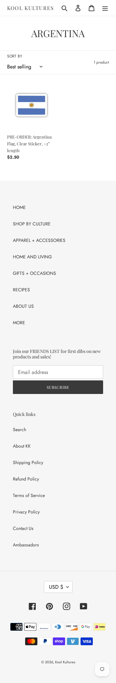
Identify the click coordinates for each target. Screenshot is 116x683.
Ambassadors (26, 545)
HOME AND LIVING (32, 257)
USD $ (56, 587)
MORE (19, 322)
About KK (22, 446)
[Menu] (105, 8)
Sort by (14, 56)
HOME (19, 207)
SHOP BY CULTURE (32, 224)
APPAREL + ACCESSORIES (39, 240)
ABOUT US (23, 306)
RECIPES (21, 289)
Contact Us (23, 528)
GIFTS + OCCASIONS (34, 273)
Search (19, 429)
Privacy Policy (26, 512)
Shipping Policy (28, 462)
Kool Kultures (30, 8)
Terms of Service (29, 495)
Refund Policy (26, 479)
